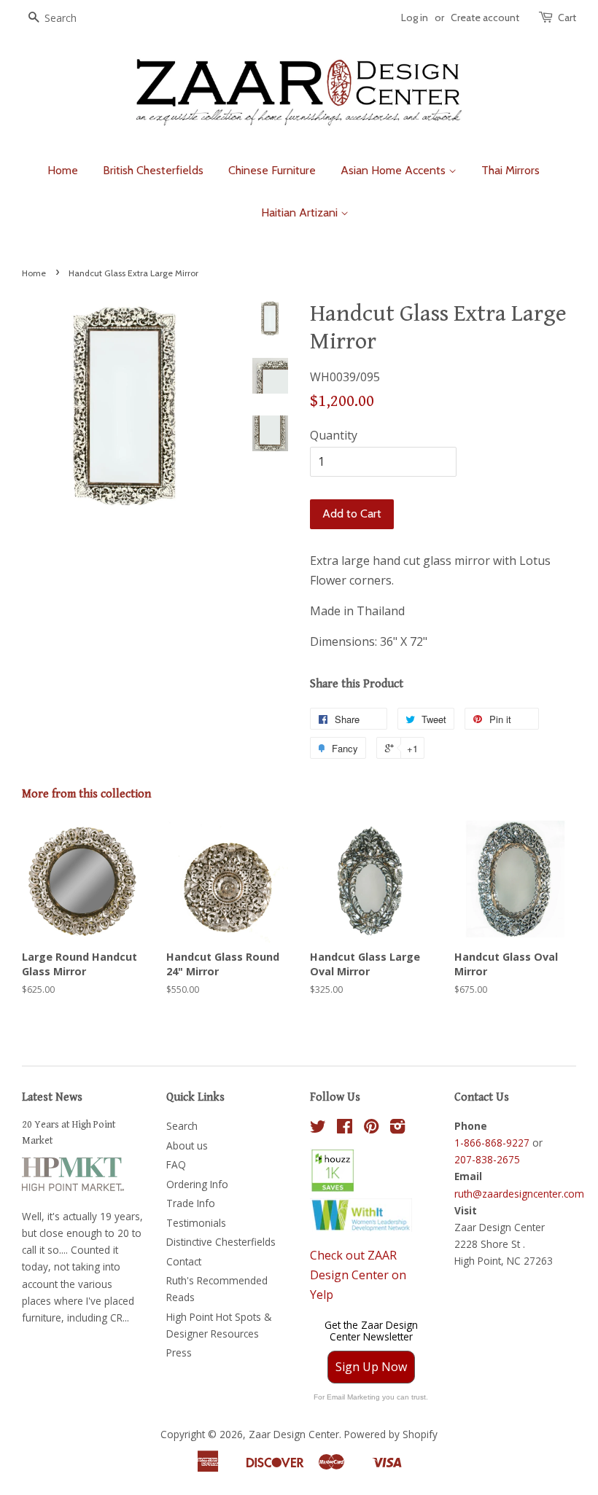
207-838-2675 (487, 1159)
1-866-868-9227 (491, 1142)
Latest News (52, 1097)
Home (62, 170)
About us (187, 1145)
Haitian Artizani (301, 212)
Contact (183, 1261)
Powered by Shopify (391, 1434)
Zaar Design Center (294, 1434)
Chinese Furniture (272, 170)
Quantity (333, 435)
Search (182, 1126)
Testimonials (196, 1223)
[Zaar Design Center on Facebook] (344, 1129)
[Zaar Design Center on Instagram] (397, 1129)
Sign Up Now (371, 1367)
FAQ (176, 1164)
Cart (567, 17)
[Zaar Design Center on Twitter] (318, 1129)
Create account (485, 17)
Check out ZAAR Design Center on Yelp (358, 1275)
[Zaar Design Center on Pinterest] (371, 1129)
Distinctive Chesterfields (221, 1242)
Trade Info (190, 1203)
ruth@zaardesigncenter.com (519, 1194)
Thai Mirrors (510, 170)
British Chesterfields (153, 170)
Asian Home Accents (394, 170)
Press (179, 1352)
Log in (414, 17)
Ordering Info (197, 1184)
